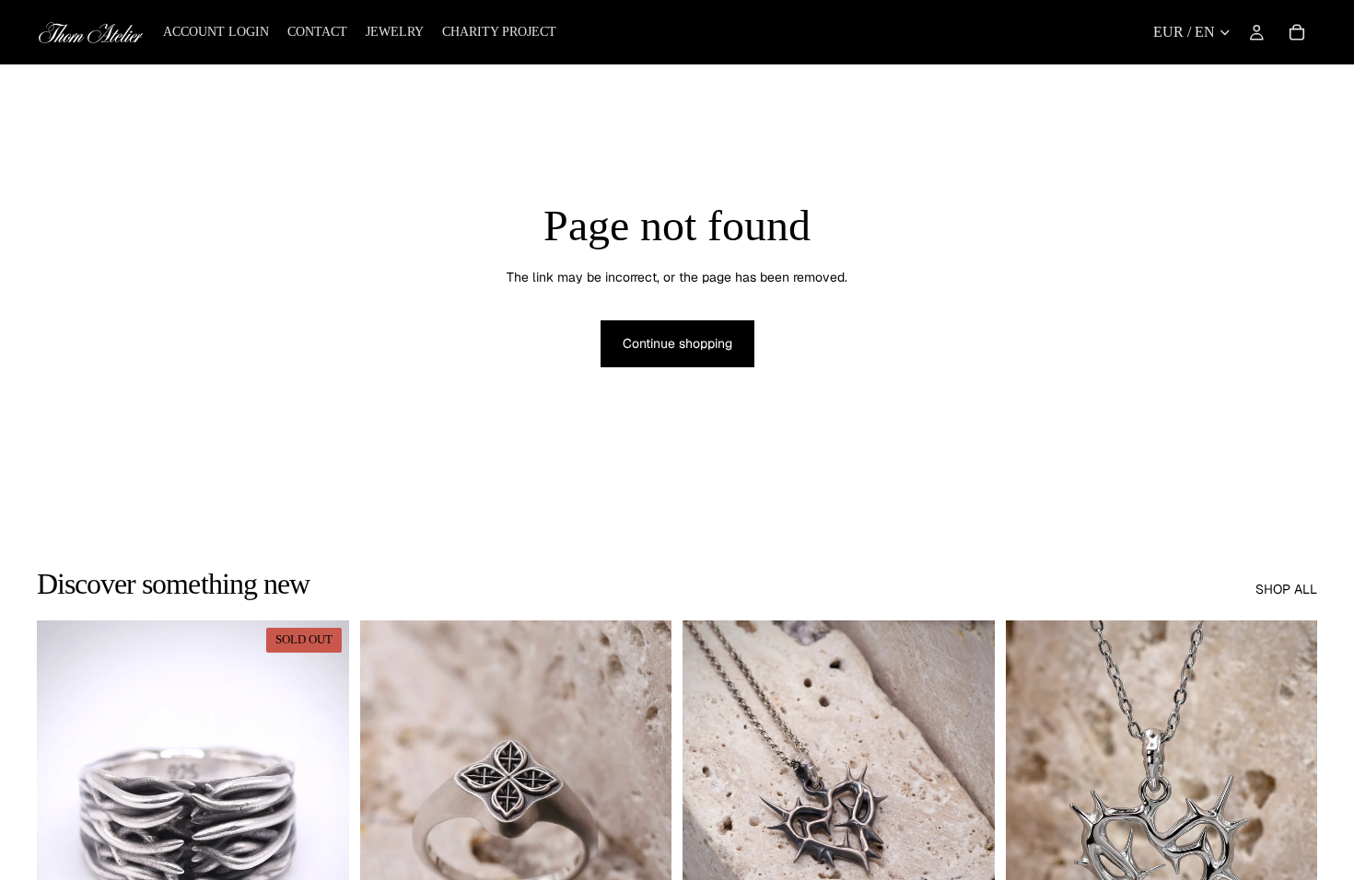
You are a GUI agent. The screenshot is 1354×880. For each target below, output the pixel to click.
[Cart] (1297, 32)
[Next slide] (321, 815)
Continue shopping (677, 343)
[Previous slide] (64, 815)
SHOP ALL (1286, 589)
